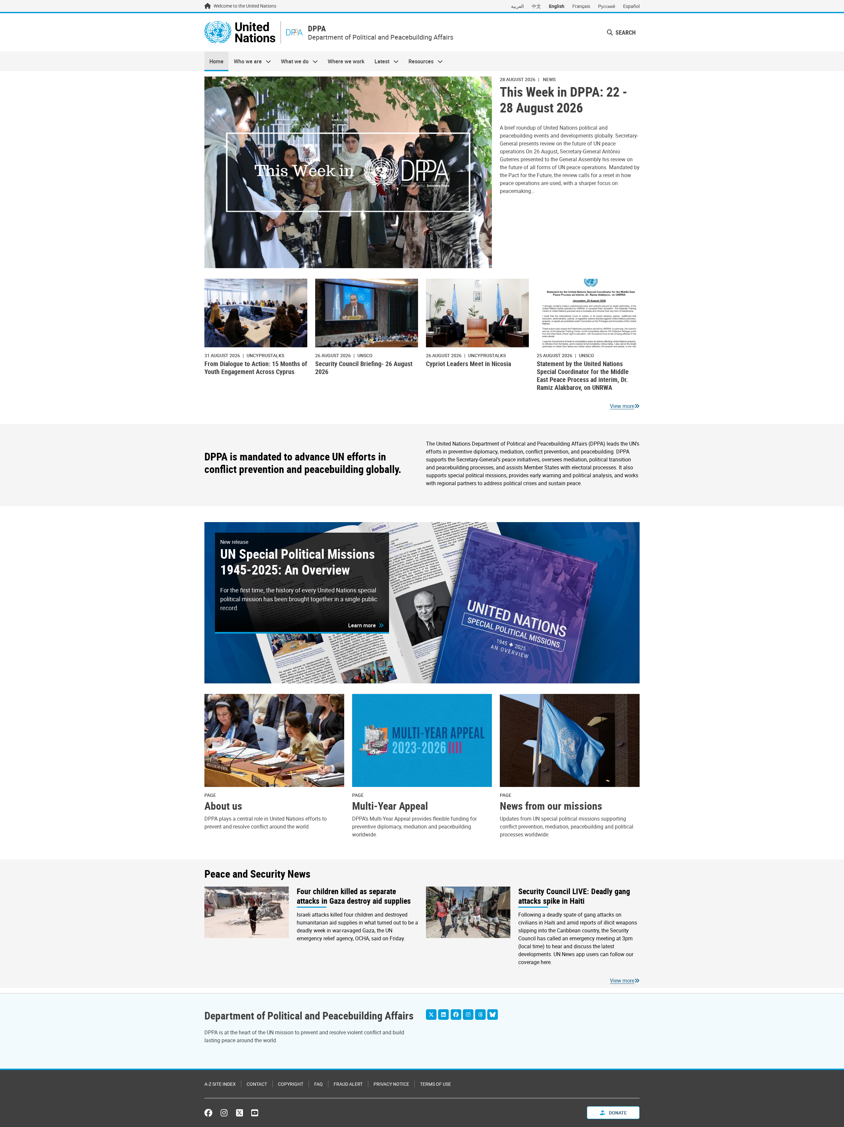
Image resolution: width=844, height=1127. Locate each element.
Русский (606, 6)
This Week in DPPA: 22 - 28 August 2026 (563, 99)
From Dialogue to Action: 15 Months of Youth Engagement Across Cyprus (255, 367)
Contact (257, 1084)
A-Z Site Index (220, 1084)
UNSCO (365, 355)
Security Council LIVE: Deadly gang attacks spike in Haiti (574, 896)
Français (581, 6)
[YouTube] (254, 1113)
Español (631, 6)
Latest (379, 61)
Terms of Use (435, 1084)
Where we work (346, 61)
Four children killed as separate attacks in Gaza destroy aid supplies (354, 896)
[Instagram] (468, 1014)
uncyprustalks (265, 355)
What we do (292, 61)
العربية (517, 6)
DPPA (317, 28)
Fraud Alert (348, 1084)
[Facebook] (456, 1014)
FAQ (318, 1084)
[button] (621, 32)
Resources (419, 61)
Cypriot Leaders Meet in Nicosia (468, 363)
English (556, 6)
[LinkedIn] (443, 1014)
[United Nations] (239, 32)
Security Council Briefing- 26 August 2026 (363, 367)
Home (216, 61)
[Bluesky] (492, 1014)
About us (223, 805)
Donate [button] (617, 1113)
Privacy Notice (391, 1084)
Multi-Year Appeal (390, 805)
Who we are (244, 61)
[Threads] (480, 1014)
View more (622, 406)
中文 (536, 6)
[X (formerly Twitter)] (239, 1113)
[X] (431, 1014)
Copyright (290, 1084)
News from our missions (551, 805)
